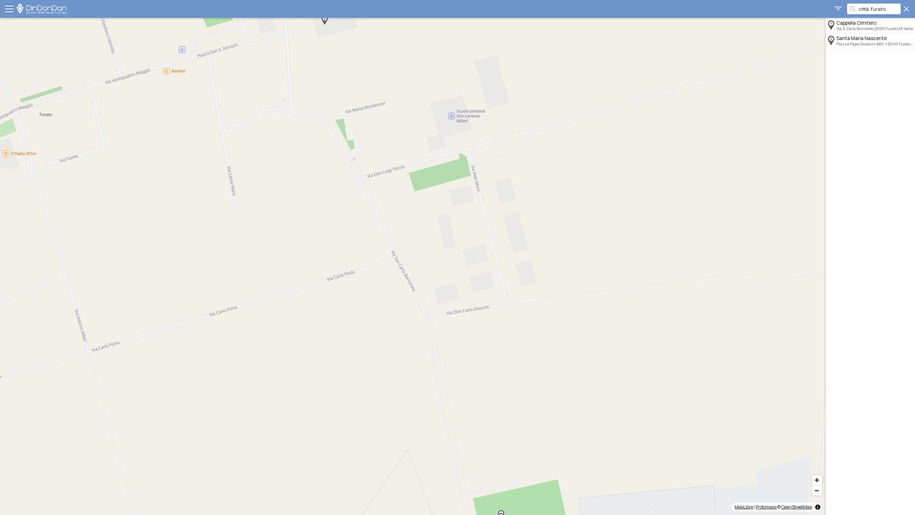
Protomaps (766, 507)
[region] (413, 266)
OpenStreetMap (796, 507)
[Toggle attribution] (817, 507)
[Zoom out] (817, 490)
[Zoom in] (817, 480)
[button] (324, 20)
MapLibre (744, 507)
